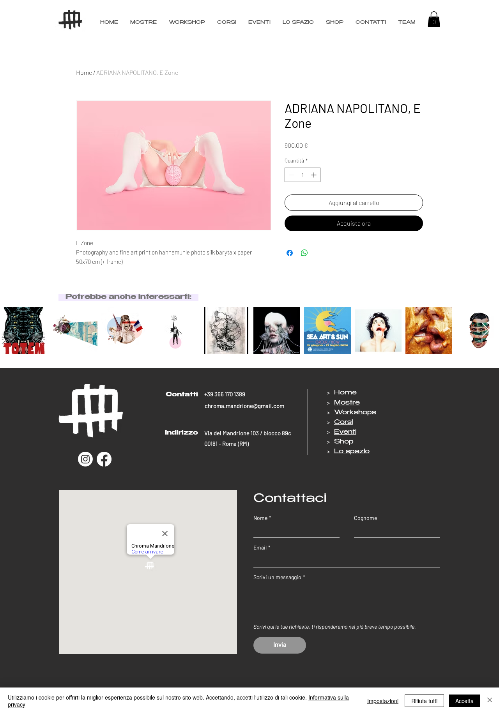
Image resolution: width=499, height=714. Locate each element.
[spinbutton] (303, 175)
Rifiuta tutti (424, 701)
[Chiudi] (489, 701)
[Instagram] (85, 459)
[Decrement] (291, 175)
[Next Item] (485, 330)
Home (84, 72)
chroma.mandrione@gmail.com (244, 405)
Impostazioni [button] (382, 701)
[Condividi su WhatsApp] (304, 253)
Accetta (464, 701)
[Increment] (314, 175)
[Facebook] (104, 459)
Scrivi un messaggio (279, 577)
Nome (262, 517)
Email (262, 547)
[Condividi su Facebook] (289, 253)
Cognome (365, 517)
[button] (406, 22)
